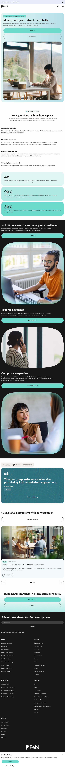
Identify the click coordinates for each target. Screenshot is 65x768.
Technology (37, 655)
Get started (31, 320)
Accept (10, 761)
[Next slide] (61, 585)
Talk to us (32, 30)
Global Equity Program (7, 659)
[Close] (62, 755)
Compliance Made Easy (7, 693)
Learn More (16, 2)
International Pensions (7, 655)
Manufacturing (38, 659)
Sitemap (3, 741)
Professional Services (39, 668)
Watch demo (32, 36)
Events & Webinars (39, 703)
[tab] (6, 465)
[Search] (58, 6)
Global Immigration (6, 662)
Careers (3, 734)
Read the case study (32, 500)
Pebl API (36, 715)
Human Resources (38, 646)
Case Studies (37, 693)
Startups (36, 671)
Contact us (32, 235)
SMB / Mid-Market (39, 674)
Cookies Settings (10, 766)
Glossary (36, 690)
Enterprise (36, 677)
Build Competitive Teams (7, 690)
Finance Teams (38, 649)
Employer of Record (6, 646)
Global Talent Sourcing (7, 665)
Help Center (37, 712)
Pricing (3, 737)
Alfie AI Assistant (5, 668)
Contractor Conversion (7, 700)
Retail (35, 665)
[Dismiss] (63, 2)
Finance (36, 662)
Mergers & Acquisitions (7, 696)
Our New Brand (5, 728)
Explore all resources (32, 522)
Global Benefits (5, 652)
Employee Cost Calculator (40, 706)
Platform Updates (5, 674)
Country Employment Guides (41, 700)
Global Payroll (4, 649)
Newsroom (4, 731)
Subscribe (32, 629)
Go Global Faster (5, 687)
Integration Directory (6, 671)
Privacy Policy (21, 635)
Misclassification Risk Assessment (42, 709)
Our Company (5, 725)
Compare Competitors (40, 696)
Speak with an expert (32, 386)
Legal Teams (37, 652)
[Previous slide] (3, 585)
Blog (35, 687)
